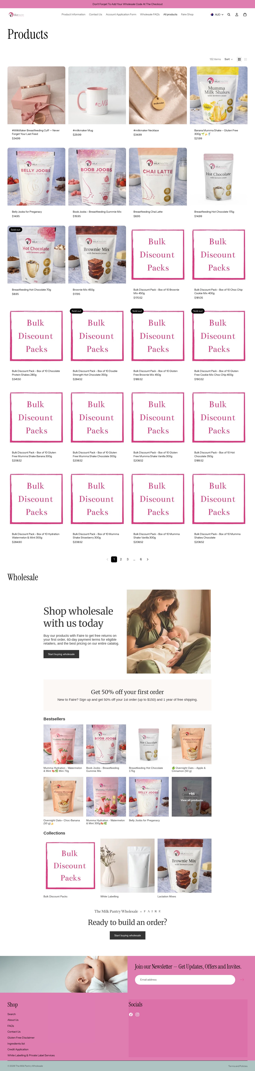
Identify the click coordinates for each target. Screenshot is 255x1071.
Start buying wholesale (61, 654)
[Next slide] (59, 95)
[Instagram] (137, 1014)
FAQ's (10, 1026)
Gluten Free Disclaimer (21, 1037)
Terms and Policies (238, 1066)
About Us (12, 1020)
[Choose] (59, 118)
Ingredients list (16, 1043)
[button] (229, 59)
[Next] (147, 559)
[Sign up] (242, 979)
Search (11, 1014)
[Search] (229, 14)
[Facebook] (131, 1014)
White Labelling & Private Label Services (31, 1055)
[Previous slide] (13, 95)
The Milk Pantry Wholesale (29, 1065)
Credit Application (17, 1049)
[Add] (120, 118)
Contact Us (14, 1031)
